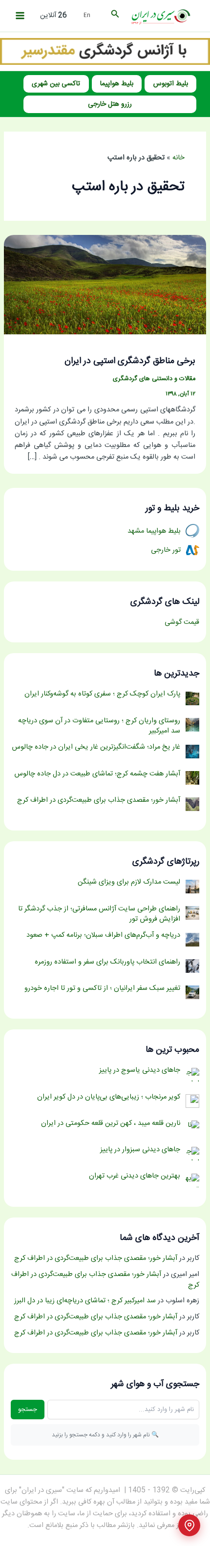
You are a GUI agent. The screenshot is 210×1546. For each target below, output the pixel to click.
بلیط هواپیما (116, 84)
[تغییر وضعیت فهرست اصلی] (20, 15)
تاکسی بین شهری (56, 84)
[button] (114, 15)
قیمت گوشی (182, 622)
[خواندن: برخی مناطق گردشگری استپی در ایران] (105, 285)
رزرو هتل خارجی (110, 104)
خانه (178, 158)
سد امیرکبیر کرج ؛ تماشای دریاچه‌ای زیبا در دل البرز (85, 1301)
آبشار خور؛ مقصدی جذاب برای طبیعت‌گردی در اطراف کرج (95, 1258)
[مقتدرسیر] (105, 51)
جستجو (27, 1409)
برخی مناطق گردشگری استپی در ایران (129, 361)
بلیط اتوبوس (170, 84)
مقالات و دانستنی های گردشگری (154, 379)
